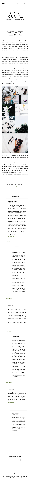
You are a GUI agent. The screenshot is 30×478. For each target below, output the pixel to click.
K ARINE (10, 304)
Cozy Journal (15, 15)
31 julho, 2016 (14, 248)
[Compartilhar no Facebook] (13, 186)
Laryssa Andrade (12, 201)
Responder (11, 236)
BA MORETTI (11, 388)
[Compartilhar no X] (15, 186)
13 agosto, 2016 (15, 414)
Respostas (9, 241)
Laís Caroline (15, 246)
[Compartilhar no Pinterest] (16, 186)
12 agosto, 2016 (11, 389)
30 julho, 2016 (10, 202)
